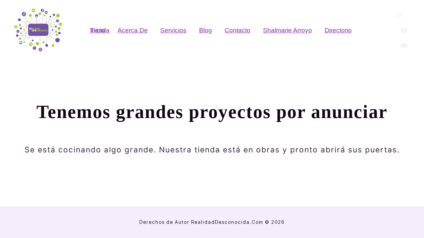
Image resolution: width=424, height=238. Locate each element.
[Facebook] (404, 30)
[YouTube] (404, 46)
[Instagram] (399, 15)
